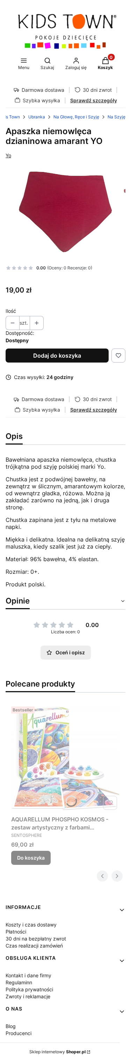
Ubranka (36, 116)
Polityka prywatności (29, 989)
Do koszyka (31, 858)
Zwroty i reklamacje (28, 996)
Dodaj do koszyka (57, 355)
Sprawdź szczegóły (93, 100)
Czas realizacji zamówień (34, 946)
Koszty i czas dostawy (31, 925)
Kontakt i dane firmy (28, 975)
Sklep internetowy (57, 1051)
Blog (11, 1026)
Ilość (11, 311)
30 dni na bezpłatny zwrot (36, 939)
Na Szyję (116, 116)
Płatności (16, 932)
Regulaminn (19, 982)
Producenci (18, 1033)
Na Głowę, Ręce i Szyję (76, 116)
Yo (8, 155)
